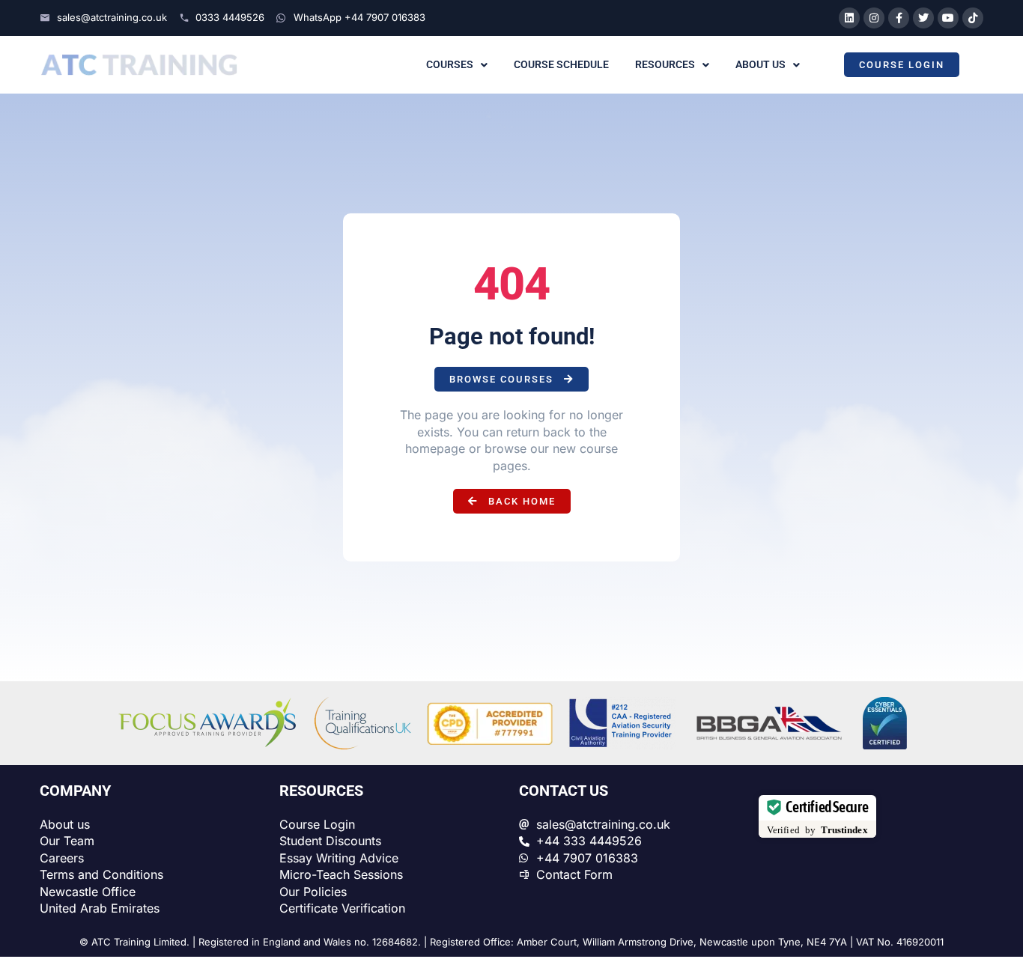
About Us (760, 64)
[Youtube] (948, 17)
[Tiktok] (972, 17)
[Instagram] (873, 17)
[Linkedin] (849, 17)
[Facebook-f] (898, 17)
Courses (449, 64)
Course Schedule (561, 64)
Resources (665, 64)
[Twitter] (923, 17)
